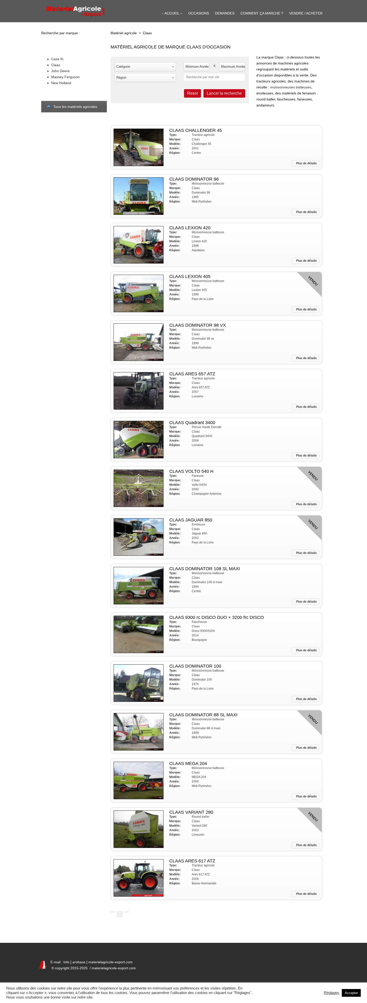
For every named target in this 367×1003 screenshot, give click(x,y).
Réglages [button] (331, 993)
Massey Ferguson (65, 77)
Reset (192, 93)
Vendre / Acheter (306, 13)
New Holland (61, 83)
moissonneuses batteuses (290, 87)
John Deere (60, 71)
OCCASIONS (198, 13)
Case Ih (57, 59)
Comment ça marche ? (261, 13)
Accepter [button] (351, 993)
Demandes (224, 13)
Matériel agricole (124, 33)
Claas (55, 65)
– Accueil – (172, 13)
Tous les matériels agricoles (75, 107)
